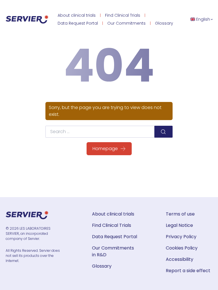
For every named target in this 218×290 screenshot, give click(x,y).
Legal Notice (179, 225)
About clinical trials (77, 15)
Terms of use (180, 214)
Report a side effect (188, 270)
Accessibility (179, 259)
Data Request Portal (78, 23)
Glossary (164, 23)
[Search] (163, 132)
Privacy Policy (181, 236)
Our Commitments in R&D (113, 251)
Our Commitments (126, 23)
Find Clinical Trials (122, 15)
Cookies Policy (182, 248)
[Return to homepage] (27, 19)
